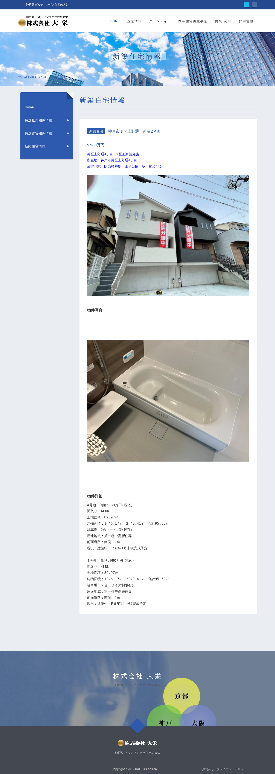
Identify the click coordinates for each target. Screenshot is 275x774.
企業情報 (134, 21)
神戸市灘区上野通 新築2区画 (134, 131)
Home (115, 21)
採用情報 (246, 21)
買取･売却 (223, 21)
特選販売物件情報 (38, 120)
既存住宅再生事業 (193, 21)
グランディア (160, 21)
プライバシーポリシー (232, 769)
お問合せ (208, 769)
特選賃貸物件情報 (38, 133)
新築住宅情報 (35, 146)
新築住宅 (96, 131)
